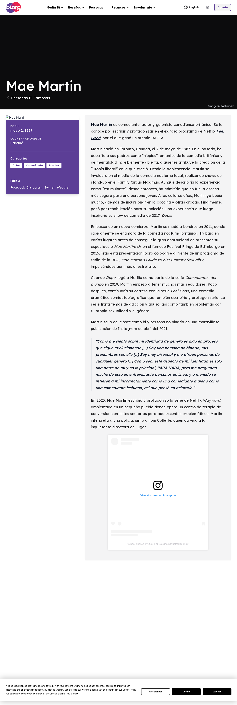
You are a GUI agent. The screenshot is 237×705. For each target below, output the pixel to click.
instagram (34, 187)
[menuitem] (55, 7)
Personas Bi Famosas (30, 98)
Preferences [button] (73, 693)
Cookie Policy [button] (129, 690)
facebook (17, 187)
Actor (16, 165)
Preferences (155, 691)
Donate (223, 7)
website (63, 187)
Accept (217, 691)
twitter (50, 187)
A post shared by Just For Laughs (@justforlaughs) (158, 543)
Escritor (54, 165)
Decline (186, 691)
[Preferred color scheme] (207, 7)
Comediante (34, 165)
